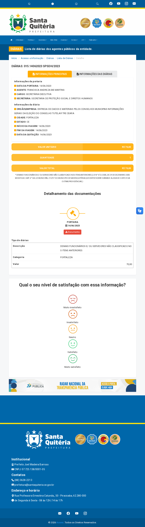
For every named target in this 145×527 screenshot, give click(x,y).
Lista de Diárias (65, 58)
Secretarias (42, 40)
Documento (73, 232)
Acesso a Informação (32, 58)
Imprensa (64, 40)
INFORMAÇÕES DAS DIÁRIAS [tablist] (95, 74)
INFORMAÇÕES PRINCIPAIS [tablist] (51, 74)
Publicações (92, 40)
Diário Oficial (53, 40)
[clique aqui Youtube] (77, 513)
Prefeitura (31, 40)
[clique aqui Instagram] (85, 513)
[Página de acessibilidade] (76, 3)
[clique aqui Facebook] (68, 513)
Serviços (74, 40)
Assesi (60, 522)
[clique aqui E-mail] (60, 513)
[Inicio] (11, 39)
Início (14, 58)
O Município (19, 40)
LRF (82, 40)
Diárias (50, 58)
